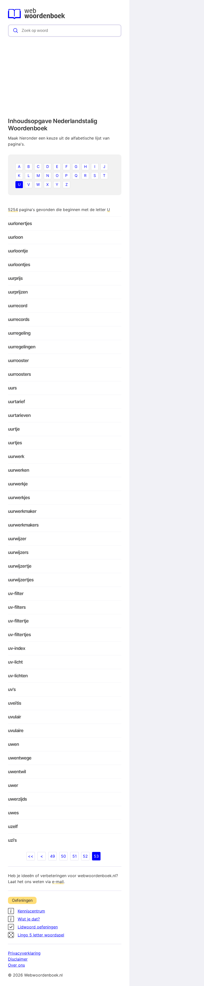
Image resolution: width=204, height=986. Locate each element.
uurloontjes (19, 264)
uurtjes (15, 442)
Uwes (13, 812)
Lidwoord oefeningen (38, 926)
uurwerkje (18, 483)
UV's (12, 689)
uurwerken (18, 470)
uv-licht (15, 662)
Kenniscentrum (31, 911)
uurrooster (18, 360)
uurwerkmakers (23, 525)
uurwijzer (17, 538)
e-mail (58, 881)
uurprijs (15, 278)
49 (52, 856)
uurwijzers (18, 552)
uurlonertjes (20, 223)
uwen (13, 744)
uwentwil (17, 771)
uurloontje (18, 250)
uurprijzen (18, 292)
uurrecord (17, 305)
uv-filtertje (18, 620)
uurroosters (19, 374)
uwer (13, 785)
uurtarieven (19, 415)
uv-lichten (18, 675)
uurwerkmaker (22, 511)
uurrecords (18, 319)
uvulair (14, 716)
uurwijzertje (19, 566)
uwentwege (19, 757)
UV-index (16, 648)
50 (63, 856)
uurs (12, 387)
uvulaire (15, 730)
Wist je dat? (29, 918)
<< (30, 856)
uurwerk (16, 456)
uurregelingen (21, 346)
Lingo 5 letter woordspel (41, 934)
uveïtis (14, 703)
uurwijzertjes (21, 579)
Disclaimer (18, 959)
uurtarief (16, 401)
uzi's (12, 840)
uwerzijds (17, 799)
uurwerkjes (19, 497)
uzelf (13, 826)
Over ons (16, 965)
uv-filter (15, 593)
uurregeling (19, 333)
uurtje (14, 429)
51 (74, 856)
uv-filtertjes (19, 634)
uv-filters (17, 607)
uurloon (15, 237)
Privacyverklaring (24, 953)
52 (85, 856)
